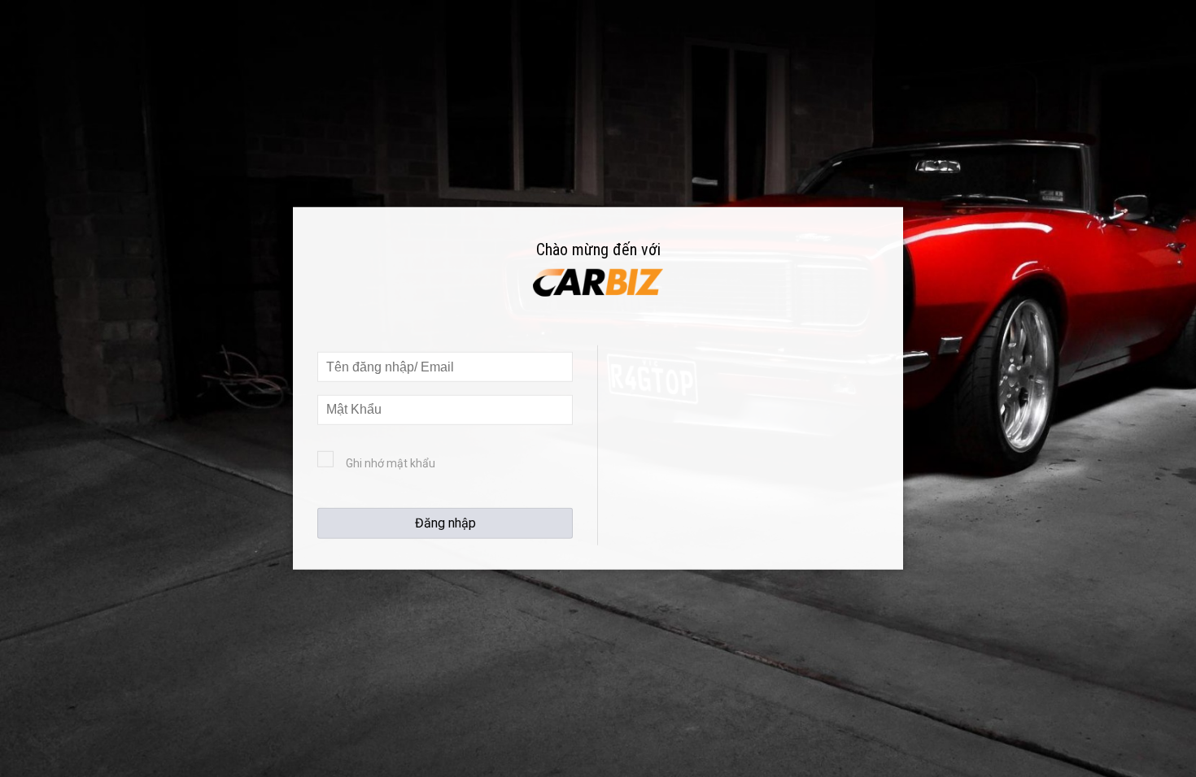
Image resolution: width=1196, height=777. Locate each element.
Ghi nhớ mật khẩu (390, 463)
